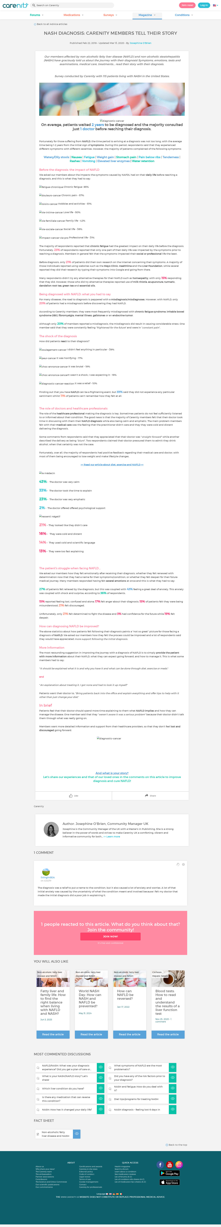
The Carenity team (44, 1171)
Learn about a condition (125, 1171)
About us (40, 1166)
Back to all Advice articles (51, 24)
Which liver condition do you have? (63, 1088)
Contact (82, 1184)
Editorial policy (86, 1171)
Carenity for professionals (90, 1187)
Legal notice (84, 1177)
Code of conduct (86, 1174)
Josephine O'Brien (140, 42)
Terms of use (85, 1179)
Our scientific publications (47, 1184)
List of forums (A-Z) (123, 1177)
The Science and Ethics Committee (51, 1182)
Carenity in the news (88, 1169)
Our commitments (44, 1187)
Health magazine (122, 1166)
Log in (204, 5)
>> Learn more (111, 836)
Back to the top (177, 1144)
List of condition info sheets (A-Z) (129, 1179)
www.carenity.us (70, 1197)
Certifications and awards (90, 1166)
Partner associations (45, 1177)
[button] (37, 16)
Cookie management (88, 1182)
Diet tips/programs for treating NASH (136, 1099)
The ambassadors (43, 1174)
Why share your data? (45, 1169)
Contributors (41, 1179)
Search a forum (122, 1169)
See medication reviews (125, 1174)
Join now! (187, 5)
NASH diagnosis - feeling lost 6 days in (137, 1109)
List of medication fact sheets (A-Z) (130, 1182)
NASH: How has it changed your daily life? (67, 1109)
